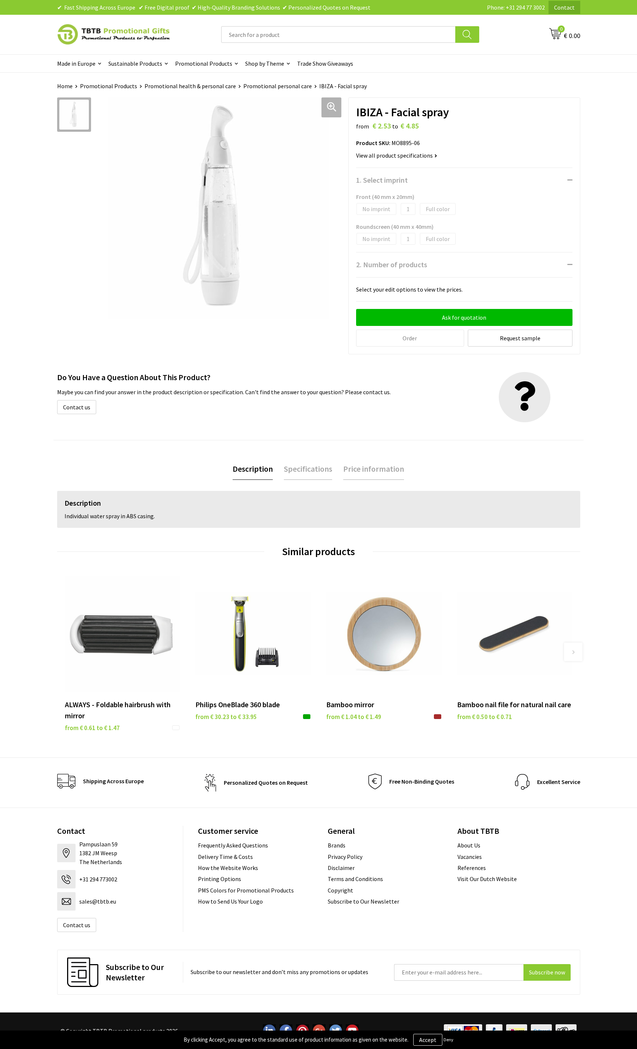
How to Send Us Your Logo (230, 901)
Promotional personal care (277, 86)
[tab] (253, 469)
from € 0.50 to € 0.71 (484, 717)
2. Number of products (391, 264)
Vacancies (469, 856)
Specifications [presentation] (308, 469)
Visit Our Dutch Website (487, 879)
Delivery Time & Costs (225, 856)
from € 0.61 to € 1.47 (92, 728)
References (471, 867)
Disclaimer (341, 867)
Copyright (340, 890)
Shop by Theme (264, 63)
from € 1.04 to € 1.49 (353, 717)
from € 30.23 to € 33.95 (226, 717)
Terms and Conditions (355, 879)
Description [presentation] (253, 469)
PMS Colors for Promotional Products (246, 890)
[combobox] (338, 34)
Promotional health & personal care (190, 86)
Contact (564, 7)
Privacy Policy (345, 856)
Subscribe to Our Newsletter (363, 901)
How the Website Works (228, 867)
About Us (468, 845)
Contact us (76, 407)
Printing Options (219, 879)
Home (65, 86)
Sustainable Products (135, 63)
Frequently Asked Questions (233, 845)
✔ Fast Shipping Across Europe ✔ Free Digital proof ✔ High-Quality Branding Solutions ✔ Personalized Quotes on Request (213, 7)
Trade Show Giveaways (325, 63)
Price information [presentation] (373, 469)
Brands (336, 845)
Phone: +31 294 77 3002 (516, 7)
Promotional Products (203, 63)
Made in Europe (76, 63)
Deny (448, 1039)
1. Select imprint (382, 180)
